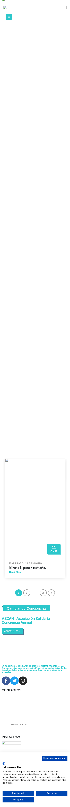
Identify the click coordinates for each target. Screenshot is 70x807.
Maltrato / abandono (25, 563)
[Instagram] (23, 680)
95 (43, 593)
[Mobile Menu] (9, 17)
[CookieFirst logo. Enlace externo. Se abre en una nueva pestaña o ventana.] (4, 763)
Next (51, 592)
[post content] (35, 508)
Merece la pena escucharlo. (27, 568)
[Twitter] (14, 680)
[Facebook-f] (6, 680)
